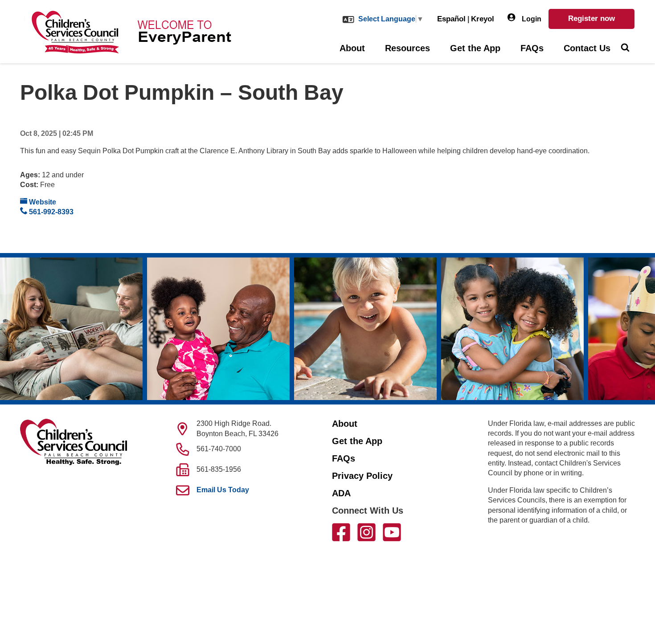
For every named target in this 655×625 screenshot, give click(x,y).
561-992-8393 (50, 212)
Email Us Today (222, 490)
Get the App (475, 48)
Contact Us (587, 48)
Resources (407, 48)
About (352, 48)
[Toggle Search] (624, 48)
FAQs (532, 48)
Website (41, 202)
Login (530, 19)
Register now (591, 18)
